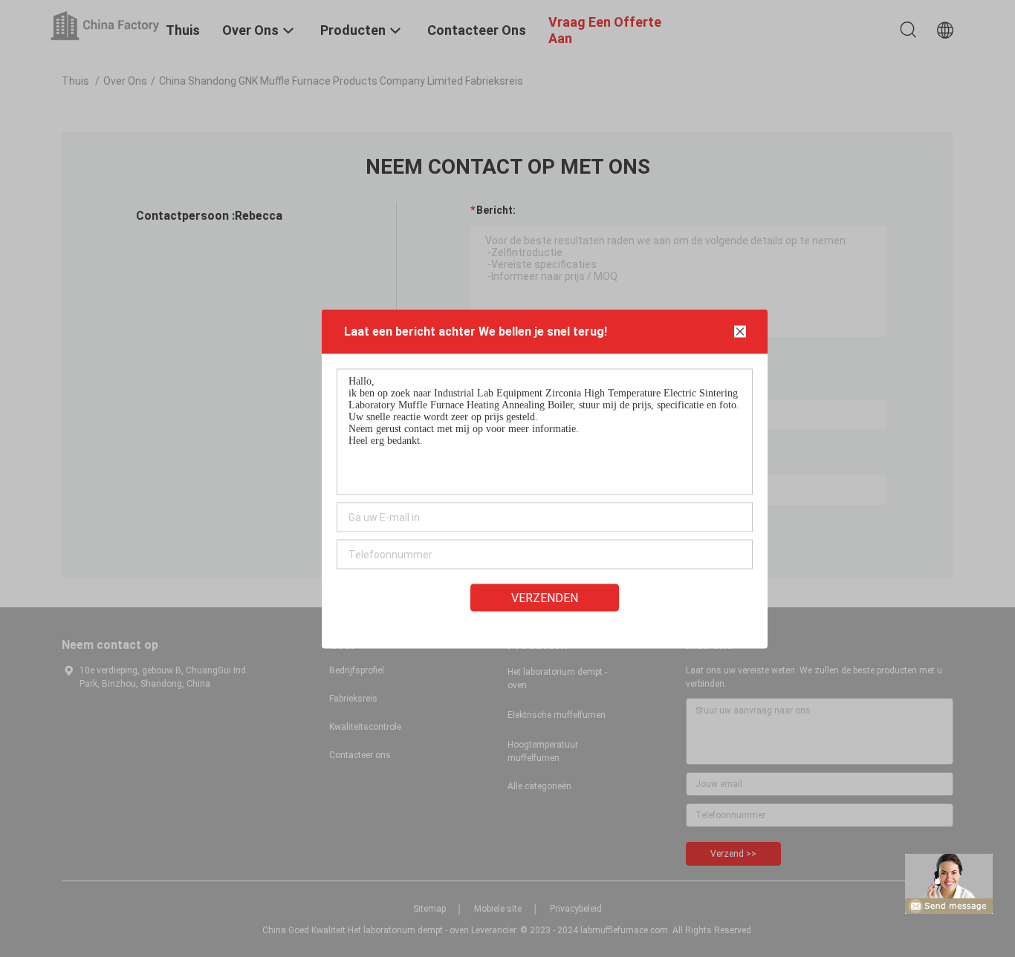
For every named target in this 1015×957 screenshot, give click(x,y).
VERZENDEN (544, 597)
